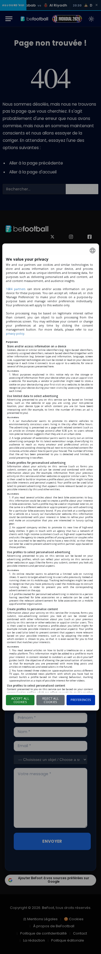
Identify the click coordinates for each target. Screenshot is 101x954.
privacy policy (15, 333)
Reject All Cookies (50, 700)
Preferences (81, 700)
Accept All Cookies (20, 700)
